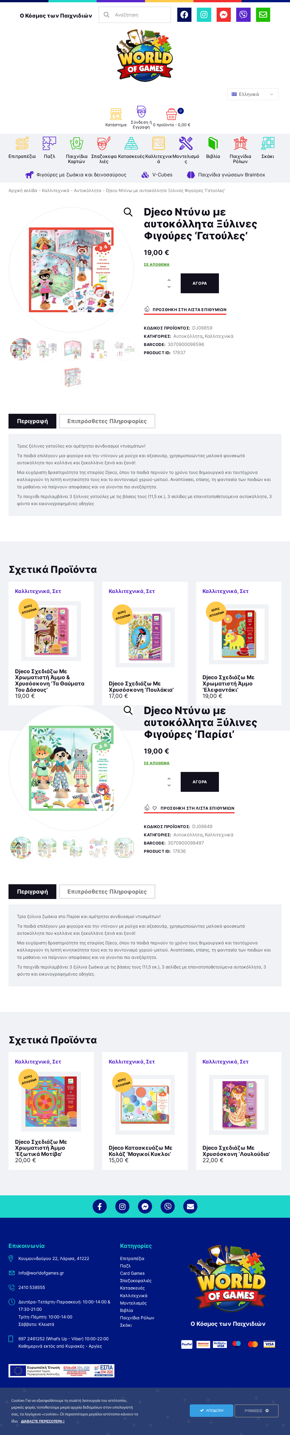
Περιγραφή (32, 421)
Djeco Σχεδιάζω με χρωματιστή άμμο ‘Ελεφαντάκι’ (228, 683)
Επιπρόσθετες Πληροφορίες (107, 421)
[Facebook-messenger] (224, 15)
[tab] (32, 421)
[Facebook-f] (100, 1206)
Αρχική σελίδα (22, 190)
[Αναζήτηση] (107, 15)
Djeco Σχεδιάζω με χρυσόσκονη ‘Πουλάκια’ (141, 687)
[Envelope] (263, 15)
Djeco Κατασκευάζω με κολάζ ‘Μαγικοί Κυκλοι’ (140, 1151)
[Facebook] (184, 15)
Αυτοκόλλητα (87, 190)
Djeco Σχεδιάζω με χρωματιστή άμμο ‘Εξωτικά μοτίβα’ (41, 1148)
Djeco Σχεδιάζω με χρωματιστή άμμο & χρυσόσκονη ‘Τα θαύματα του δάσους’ (49, 680)
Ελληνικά (248, 94)
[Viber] (243, 15)
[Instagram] (204, 15)
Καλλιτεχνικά (55, 190)
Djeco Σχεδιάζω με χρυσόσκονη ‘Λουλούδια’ (236, 1151)
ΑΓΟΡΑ (200, 283)
